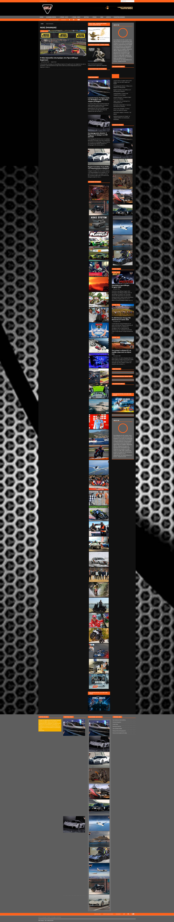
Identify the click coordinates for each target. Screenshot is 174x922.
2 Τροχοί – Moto (76, 17)
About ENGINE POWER (117, 728)
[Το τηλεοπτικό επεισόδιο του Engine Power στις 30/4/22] (99, 605)
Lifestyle (108, 17)
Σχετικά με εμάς (43, 19)
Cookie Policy (115, 724)
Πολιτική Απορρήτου (117, 722)
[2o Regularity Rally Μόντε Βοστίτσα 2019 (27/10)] (99, 559)
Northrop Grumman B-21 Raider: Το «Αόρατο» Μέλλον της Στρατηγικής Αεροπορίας (122, 118)
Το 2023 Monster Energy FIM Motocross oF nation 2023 (121, 319)
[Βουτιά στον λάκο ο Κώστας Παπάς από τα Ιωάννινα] (99, 192)
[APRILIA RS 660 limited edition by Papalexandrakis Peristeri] (99, 269)
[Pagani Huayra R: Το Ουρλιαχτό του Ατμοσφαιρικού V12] (123, 212)
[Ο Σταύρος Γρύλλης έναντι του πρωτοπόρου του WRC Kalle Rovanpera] (99, 391)
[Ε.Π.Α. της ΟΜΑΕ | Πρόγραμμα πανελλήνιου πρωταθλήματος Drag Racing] (99, 543)
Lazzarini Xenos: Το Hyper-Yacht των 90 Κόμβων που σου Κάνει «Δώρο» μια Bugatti (98, 99)
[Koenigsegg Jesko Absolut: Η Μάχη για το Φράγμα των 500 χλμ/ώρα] (99, 123)
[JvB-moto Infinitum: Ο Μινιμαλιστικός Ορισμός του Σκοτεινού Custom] (99, 207)
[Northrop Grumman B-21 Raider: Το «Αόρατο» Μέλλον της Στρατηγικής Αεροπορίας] (99, 870)
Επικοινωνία (63, 19)
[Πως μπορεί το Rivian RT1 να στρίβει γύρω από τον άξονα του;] (123, 342)
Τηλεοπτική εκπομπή (119, 17)
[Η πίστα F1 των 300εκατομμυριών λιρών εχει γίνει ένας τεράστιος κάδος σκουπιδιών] (99, 498)
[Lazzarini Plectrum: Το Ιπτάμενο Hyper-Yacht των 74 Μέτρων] (123, 196)
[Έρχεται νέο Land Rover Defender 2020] (99, 284)
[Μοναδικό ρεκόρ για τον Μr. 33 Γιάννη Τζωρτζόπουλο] (99, 513)
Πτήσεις (94, 17)
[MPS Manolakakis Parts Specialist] (99, 681)
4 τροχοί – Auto (64, 17)
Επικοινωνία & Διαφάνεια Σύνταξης (120, 733)
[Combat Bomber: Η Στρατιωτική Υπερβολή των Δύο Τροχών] (123, 181)
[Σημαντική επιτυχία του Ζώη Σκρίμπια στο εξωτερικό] (99, 421)
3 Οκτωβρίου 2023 (116, 321)
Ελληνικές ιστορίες (51, 17)
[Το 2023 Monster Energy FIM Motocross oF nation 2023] (123, 310)
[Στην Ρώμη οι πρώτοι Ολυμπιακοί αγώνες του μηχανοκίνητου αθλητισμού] (99, 360)
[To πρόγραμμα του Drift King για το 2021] (99, 238)
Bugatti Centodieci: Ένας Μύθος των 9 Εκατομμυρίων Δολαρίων (98, 167)
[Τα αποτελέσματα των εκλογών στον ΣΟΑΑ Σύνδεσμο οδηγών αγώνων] (99, 574)
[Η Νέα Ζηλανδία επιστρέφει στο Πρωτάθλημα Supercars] (63, 43)
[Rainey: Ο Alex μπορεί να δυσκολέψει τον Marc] (99, 314)
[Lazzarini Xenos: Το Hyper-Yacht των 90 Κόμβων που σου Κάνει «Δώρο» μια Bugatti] (99, 88)
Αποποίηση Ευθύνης (117, 726)
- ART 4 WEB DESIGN (48, 920)
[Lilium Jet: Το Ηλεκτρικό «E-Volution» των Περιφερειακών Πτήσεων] (99, 467)
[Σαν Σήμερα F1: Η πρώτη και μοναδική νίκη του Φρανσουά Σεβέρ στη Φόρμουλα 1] (99, 650)
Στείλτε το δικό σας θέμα (53, 19)
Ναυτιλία (86, 17)
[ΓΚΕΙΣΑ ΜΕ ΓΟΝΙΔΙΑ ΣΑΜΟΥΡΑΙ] (99, 635)
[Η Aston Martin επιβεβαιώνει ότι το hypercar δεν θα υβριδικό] (99, 253)
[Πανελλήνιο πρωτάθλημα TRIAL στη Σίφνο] (99, 437)
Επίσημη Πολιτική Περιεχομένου (119, 730)
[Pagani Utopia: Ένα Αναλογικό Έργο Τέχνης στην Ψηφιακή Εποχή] (99, 902)
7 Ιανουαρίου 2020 (116, 355)
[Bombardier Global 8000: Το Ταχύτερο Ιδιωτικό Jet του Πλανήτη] (123, 227)
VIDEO (101, 17)
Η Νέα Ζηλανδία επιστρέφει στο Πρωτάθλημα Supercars (59, 59)
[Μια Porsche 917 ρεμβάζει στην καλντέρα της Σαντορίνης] (99, 345)
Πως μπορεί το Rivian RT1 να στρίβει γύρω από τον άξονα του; (121, 352)
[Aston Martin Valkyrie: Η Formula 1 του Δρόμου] (123, 257)
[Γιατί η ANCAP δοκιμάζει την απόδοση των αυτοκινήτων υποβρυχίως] (99, 299)
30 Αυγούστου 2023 (45, 62)
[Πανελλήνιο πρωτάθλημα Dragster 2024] (123, 277)
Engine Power (53, 62)
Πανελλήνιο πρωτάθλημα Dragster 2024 (120, 286)
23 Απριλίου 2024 (116, 289)
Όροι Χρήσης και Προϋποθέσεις (119, 720)
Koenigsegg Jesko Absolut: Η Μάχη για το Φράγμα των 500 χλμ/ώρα (98, 135)
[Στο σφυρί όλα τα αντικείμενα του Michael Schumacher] (99, 620)
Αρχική (41, 17)
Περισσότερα (41, 730)
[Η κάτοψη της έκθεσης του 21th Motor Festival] (99, 330)
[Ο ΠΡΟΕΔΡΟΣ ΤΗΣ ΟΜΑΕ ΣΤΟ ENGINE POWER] (99, 528)
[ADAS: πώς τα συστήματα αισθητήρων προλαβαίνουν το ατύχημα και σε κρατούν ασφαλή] (99, 223)
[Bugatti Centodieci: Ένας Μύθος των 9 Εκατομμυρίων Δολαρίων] (99, 157)
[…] (49, 67)
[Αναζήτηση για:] (127, 1)
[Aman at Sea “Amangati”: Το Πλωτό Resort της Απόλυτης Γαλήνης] (123, 242)
